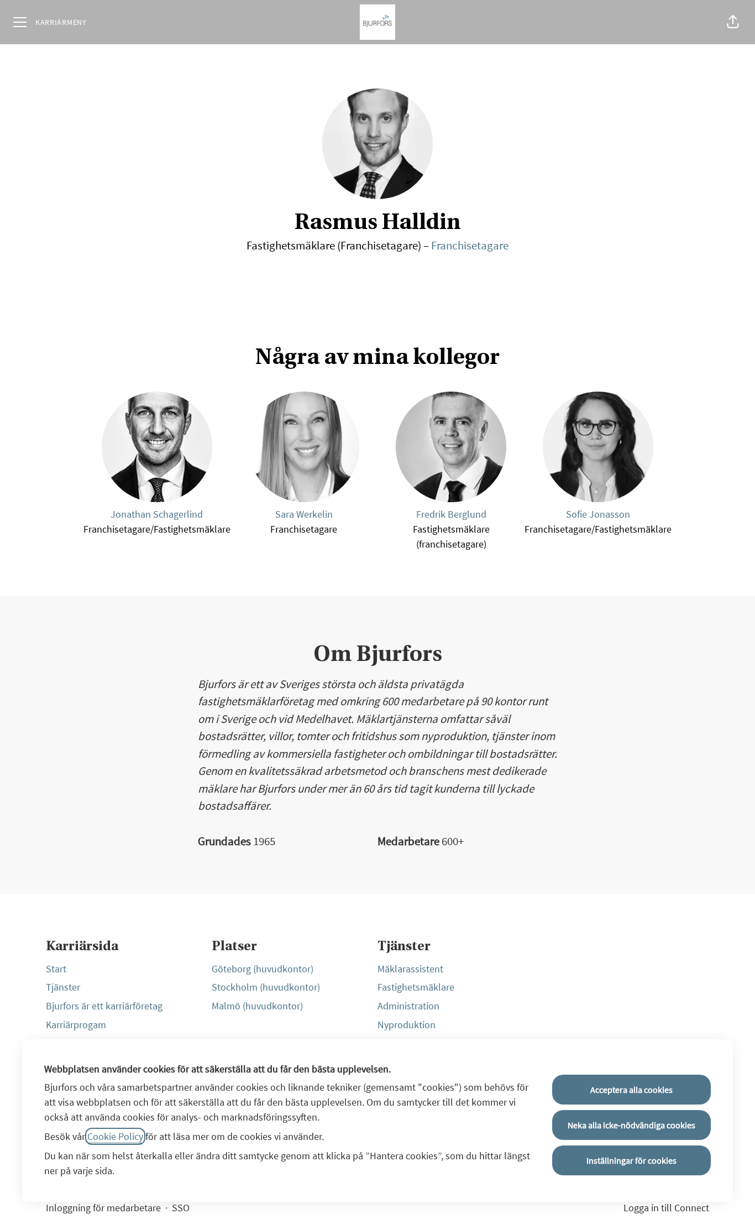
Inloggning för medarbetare (103, 1207)
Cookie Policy (115, 1136)
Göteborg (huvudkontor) (262, 968)
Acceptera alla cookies (631, 1089)
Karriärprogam (76, 1024)
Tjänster (63, 987)
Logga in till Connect (666, 1207)
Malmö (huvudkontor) (257, 1005)
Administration (408, 1005)
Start (56, 968)
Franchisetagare (469, 245)
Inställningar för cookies (631, 1160)
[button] (732, 22)
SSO (181, 1207)
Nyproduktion (407, 1024)
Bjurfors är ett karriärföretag (104, 1005)
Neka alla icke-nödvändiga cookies (631, 1125)
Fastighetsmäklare (416, 987)
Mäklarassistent (410, 968)
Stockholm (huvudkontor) (266, 987)
